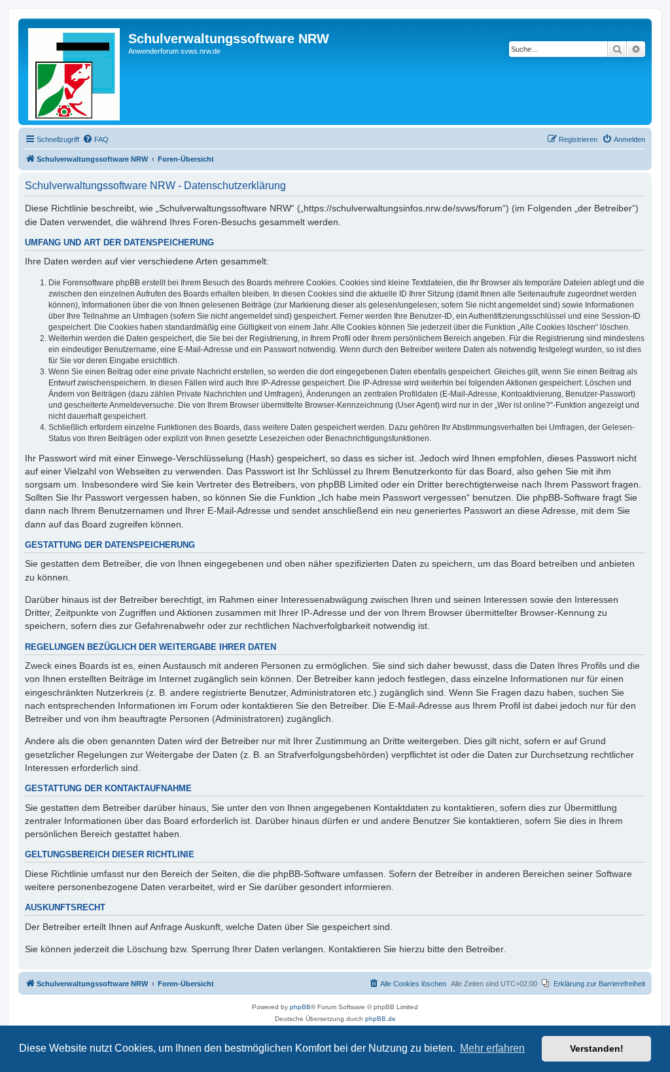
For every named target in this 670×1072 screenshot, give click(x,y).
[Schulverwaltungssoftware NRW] (75, 72)
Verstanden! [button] (597, 1048)
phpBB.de (380, 1018)
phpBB (300, 1006)
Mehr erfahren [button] (492, 1048)
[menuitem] (95, 139)
